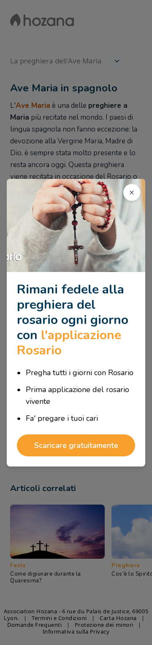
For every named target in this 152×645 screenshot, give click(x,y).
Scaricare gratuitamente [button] (76, 445)
